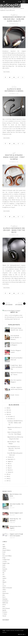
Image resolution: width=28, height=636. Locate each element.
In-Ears (14, 86)
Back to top (21, 634)
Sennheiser (5, 601)
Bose (4, 554)
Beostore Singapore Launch (16, 513)
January (10, 472)
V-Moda (5, 614)
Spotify (4, 610)
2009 (7, 478)
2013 (7, 474)
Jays (4, 580)
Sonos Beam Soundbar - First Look (16, 504)
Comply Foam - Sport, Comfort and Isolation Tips (16, 367)
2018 (7, 408)
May (9, 468)
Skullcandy (5, 602)
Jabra (4, 576)
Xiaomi (4, 616)
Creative (5, 561)
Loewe (4, 586)
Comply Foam (6, 559)
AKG (4, 544)
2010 (7, 476)
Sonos (4, 604)
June (9, 465)
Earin (4, 565)
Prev (5, 38)
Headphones (14, 15)
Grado (4, 571)
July (9, 463)
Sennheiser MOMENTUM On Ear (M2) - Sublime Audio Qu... (15, 422)
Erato (4, 567)
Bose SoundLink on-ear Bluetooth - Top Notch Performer (13, 448)
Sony (4, 606)
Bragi (4, 557)
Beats (4, 552)
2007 (7, 480)
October (10, 457)
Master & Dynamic (7, 587)
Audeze (4, 548)
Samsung (5, 599)
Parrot (4, 591)
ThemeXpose (17, 630)
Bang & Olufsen (7, 550)
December (10, 416)
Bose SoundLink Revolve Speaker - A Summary (16, 337)
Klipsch (4, 582)
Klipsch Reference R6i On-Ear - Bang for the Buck (14, 230)
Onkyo (4, 589)
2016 (7, 412)
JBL (3, 572)
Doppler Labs (6, 563)
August (9, 461)
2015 (7, 414)
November (10, 418)
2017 (7, 410)
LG (3, 584)
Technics (5, 612)
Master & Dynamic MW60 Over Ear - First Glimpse (14, 157)
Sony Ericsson (6, 608)
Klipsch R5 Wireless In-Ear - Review (16, 495)
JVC (3, 574)
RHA (4, 595)
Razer (4, 597)
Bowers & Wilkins (7, 556)
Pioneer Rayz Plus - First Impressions (15, 519)
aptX (14, 153)
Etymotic (5, 569)
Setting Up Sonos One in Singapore (15, 527)
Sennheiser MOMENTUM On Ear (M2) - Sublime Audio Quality (14, 19)
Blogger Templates (6, 630)
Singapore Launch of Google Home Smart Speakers (16, 534)
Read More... (6, 71)
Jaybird (4, 578)
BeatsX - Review (15, 395)
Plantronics (5, 593)
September (10, 459)
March (9, 470)
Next (23, 38)
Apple (4, 546)
